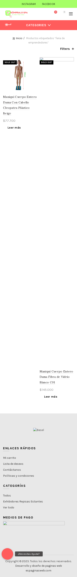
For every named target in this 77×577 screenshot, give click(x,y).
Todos (7, 495)
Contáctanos (12, 470)
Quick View (34, 68)
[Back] (8, 25)
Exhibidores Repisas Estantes (23, 501)
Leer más (14, 127)
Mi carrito (9, 458)
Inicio (19, 38)
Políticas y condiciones (18, 476)
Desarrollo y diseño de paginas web (38, 566)
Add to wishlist (34, 60)
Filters (65, 49)
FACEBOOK (48, 4)
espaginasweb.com (38, 570)
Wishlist (55, 12)
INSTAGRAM (29, 4)
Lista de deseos (13, 464)
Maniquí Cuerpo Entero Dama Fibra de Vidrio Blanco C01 (56, 377)
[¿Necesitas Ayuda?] (7, 554)
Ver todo (8, 507)
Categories (36, 25)
